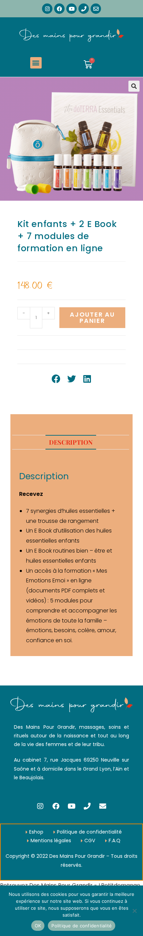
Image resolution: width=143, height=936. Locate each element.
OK (38, 925)
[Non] (134, 910)
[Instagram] (47, 8)
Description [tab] (71, 442)
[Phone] (83, 8)
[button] (36, 63)
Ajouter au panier (92, 317)
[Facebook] (59, 8)
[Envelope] (96, 8)
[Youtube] (71, 8)
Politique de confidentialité (81, 925)
